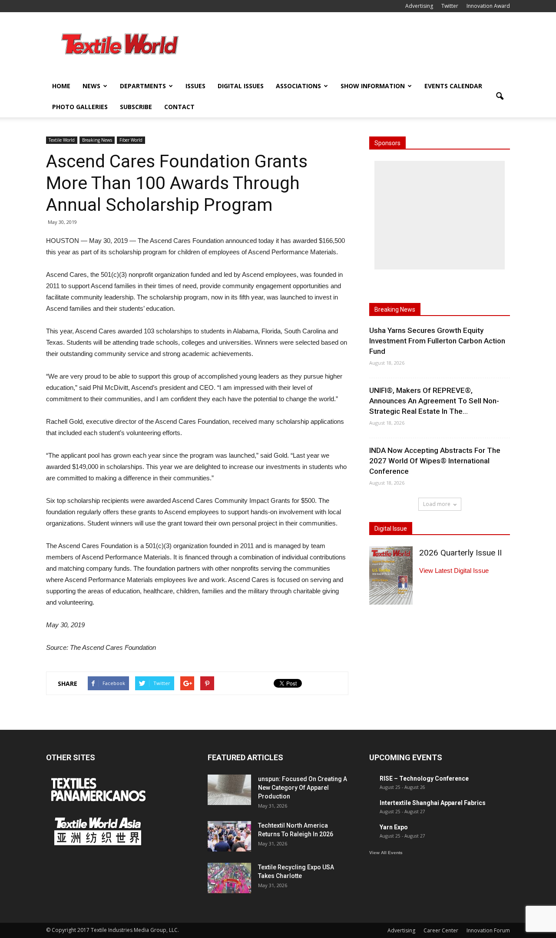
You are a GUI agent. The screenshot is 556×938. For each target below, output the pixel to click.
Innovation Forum (488, 930)
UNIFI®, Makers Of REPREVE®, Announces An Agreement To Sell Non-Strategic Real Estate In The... (434, 401)
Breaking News (97, 140)
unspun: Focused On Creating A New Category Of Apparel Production (302, 787)
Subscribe (136, 107)
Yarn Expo (394, 827)
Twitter (449, 6)
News (91, 86)
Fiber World (130, 140)
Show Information (373, 86)
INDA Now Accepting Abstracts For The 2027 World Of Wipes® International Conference (434, 461)
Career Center (441, 930)
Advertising (419, 6)
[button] (499, 96)
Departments (143, 86)
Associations (298, 86)
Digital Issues (241, 86)
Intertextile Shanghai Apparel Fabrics (433, 802)
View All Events (386, 852)
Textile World (62, 140)
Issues (195, 86)
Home (61, 86)
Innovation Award (488, 6)
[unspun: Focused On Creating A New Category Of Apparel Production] (229, 790)
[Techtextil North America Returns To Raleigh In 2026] (229, 836)
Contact (179, 107)
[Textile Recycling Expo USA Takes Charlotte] (229, 878)
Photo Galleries (80, 107)
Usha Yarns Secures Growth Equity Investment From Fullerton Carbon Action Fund (437, 341)
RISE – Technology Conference (424, 778)
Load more (436, 504)
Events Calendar (453, 86)
